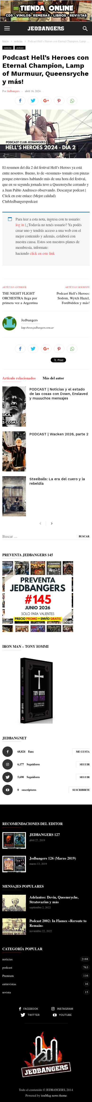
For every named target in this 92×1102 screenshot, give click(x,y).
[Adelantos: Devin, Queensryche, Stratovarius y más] (14, 903)
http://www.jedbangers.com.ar (37, 327)
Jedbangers (13, 91)
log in (20, 224)
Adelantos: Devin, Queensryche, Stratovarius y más (54, 899)
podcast (20, 47)
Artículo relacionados (19, 378)
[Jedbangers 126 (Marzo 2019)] (14, 864)
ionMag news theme (54, 1095)
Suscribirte (81, 790)
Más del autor (53, 378)
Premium (41, 975)
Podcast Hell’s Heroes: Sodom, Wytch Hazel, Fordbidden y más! (73, 298)
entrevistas (41, 984)
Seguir (85, 764)
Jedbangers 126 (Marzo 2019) (52, 858)
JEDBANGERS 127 (44, 834)
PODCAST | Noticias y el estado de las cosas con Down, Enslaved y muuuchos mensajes (58, 393)
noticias (8, 47)
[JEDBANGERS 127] (14, 840)
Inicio (5, 41)
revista (41, 992)
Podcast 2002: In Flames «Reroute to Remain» (58, 923)
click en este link (42, 253)
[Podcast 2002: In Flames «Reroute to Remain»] (14, 926)
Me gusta (83, 752)
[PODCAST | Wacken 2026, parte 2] (14, 451)
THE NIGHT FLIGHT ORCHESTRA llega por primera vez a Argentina (20, 298)
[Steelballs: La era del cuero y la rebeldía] (14, 496)
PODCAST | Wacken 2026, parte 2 (58, 434)
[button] (85, 28)
